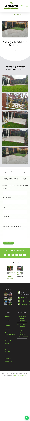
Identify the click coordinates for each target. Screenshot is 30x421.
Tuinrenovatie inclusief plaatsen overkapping (11, 275)
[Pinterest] (20, 255)
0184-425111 (24, 297)
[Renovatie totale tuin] (6, 299)
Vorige (13, 14)
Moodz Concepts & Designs (20, 375)
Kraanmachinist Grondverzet (22, 325)
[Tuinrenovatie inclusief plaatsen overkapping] (6, 294)
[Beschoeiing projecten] (10, 294)
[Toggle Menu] (27, 5)
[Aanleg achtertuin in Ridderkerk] (10, 299)
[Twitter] (9, 255)
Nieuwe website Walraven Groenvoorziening (22, 333)
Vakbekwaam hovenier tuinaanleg (22, 318)
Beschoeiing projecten (20, 273)
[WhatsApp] (16, 255)
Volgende (19, 14)
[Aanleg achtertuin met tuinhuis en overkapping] (6, 303)
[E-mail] (24, 255)
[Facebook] (5, 255)
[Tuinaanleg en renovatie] (10, 303)
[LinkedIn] (13, 255)
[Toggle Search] (22, 5)
